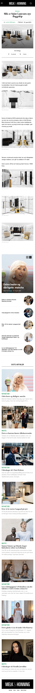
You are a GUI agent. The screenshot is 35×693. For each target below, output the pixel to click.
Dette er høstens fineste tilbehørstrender (9, 300)
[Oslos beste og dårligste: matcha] (17, 273)
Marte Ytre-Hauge (7, 290)
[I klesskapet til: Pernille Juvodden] (17, 650)
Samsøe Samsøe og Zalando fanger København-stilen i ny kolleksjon (10, 337)
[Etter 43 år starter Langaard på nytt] (28, 325)
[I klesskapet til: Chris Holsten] (28, 313)
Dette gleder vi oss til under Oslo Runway (17, 627)
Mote (4, 431)
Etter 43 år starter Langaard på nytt (15, 509)
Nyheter (17, 11)
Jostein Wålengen (10, 22)
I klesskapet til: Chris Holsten (10, 313)
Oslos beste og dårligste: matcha (13, 286)
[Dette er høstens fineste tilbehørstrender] (28, 300)
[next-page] (30, 257)
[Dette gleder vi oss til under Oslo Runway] (17, 611)
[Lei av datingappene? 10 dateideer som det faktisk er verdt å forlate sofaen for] (28, 349)
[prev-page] (27, 257)
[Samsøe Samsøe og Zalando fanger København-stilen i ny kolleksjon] (28, 337)
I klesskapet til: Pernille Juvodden (14, 666)
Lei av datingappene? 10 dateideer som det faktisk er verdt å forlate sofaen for (12, 349)
